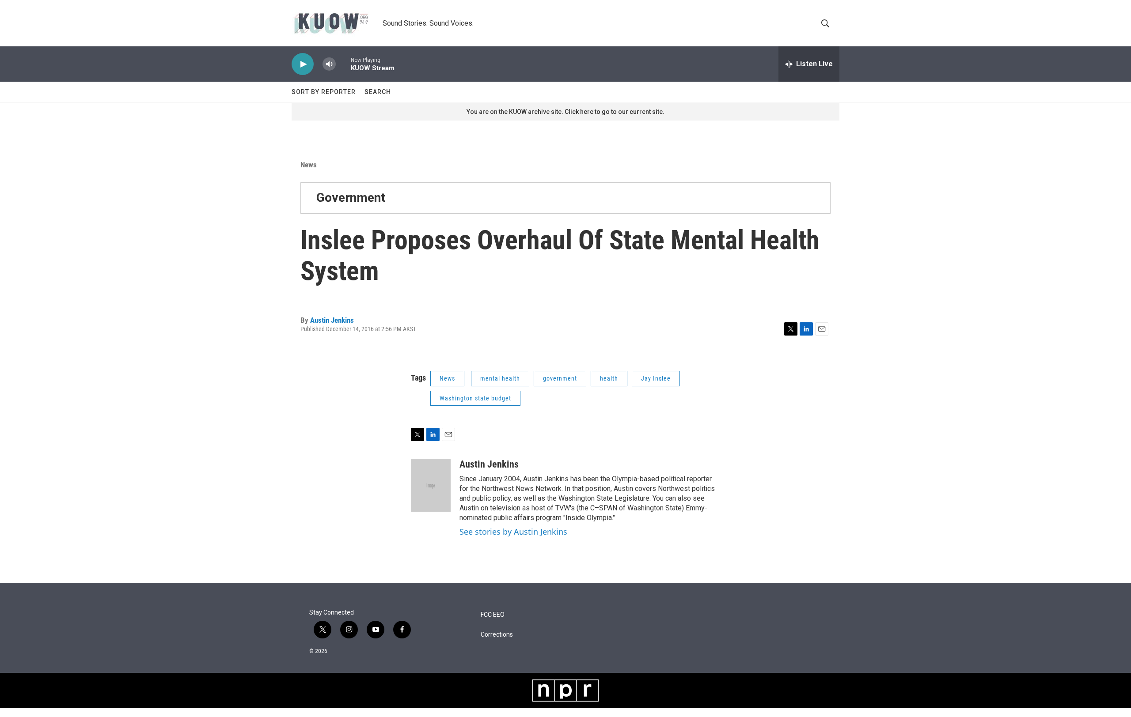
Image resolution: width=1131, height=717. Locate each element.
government (560, 378)
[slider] (343, 63)
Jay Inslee (656, 378)
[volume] (329, 64)
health (609, 378)
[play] (303, 64)
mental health (500, 378)
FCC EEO (493, 614)
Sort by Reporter (324, 91)
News (308, 164)
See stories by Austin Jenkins (513, 531)
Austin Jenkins (332, 320)
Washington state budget (475, 398)
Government (350, 197)
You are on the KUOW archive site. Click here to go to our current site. (565, 111)
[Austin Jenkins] (431, 485)
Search (377, 91)
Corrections (497, 634)
